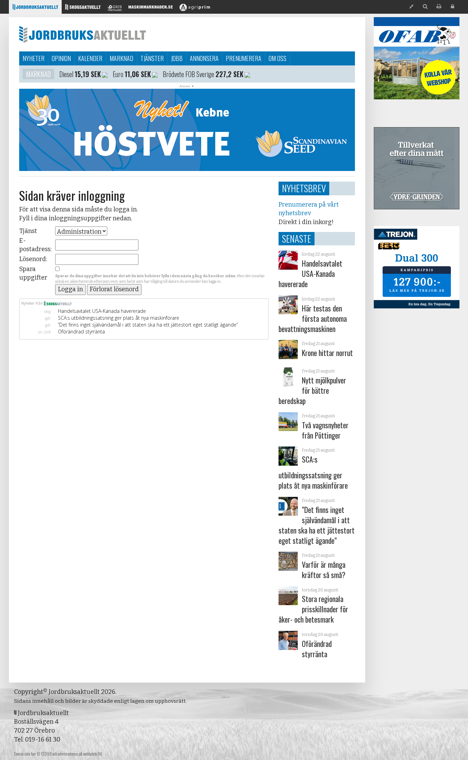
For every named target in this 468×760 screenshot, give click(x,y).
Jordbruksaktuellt (82, 34)
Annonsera (204, 58)
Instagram (99, 74)
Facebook (144, 74)
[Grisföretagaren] (114, 8)
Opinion (61, 58)
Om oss (277, 58)
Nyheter (34, 58)
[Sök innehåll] (425, 7)
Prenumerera (243, 58)
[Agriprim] (194, 8)
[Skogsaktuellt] (83, 8)
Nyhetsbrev (304, 188)
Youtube (178, 74)
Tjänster (152, 58)
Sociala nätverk (48, 74)
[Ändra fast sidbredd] (411, 7)
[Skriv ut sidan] (439, 7)
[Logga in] (452, 7)
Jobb (177, 58)
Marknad (121, 58)
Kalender (90, 58)
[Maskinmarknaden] (150, 8)
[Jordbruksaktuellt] (35, 8)
